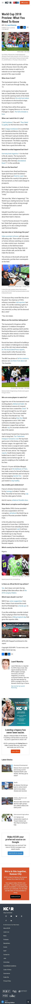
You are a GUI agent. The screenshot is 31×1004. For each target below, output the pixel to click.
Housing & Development (21, 765)
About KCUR (6, 928)
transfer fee (17, 476)
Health (15, 782)
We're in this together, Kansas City (15, 872)
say (8, 427)
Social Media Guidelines (9, 966)
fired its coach (19, 176)
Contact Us (6, 954)
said (18, 529)
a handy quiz (22, 606)
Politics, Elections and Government (20, 798)
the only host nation (22, 98)
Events (5, 947)
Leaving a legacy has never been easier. (15, 731)
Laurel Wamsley (11, 25)
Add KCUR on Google (15, 853)
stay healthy (15, 481)
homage (9, 491)
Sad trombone (7, 122)
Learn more (15, 751)
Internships (6, 962)
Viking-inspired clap (19, 617)
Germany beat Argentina (10, 154)
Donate (25, 2)
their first (19, 418)
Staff (4, 951)
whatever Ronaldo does (20, 500)
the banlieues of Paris (19, 469)
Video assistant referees (10, 236)
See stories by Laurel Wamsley (18, 687)
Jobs (4, 958)
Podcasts (6, 939)
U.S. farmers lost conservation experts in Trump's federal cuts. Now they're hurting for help (21, 821)
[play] (3, 1002)
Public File (6, 977)
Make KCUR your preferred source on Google (15, 839)
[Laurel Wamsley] (5, 664)
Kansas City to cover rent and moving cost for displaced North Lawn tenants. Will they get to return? (21, 771)
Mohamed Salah (18, 404)
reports (4, 453)
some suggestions (15, 601)
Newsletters (6, 943)
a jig (26, 494)
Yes (3, 588)
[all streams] (28, 1002)
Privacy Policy (7, 981)
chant (24, 409)
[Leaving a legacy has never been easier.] (15, 712)
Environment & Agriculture (21, 814)
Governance (6, 973)
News (4, 935)
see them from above (17, 361)
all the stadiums (23, 358)
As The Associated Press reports (13, 349)
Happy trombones (12, 129)
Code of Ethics (7, 969)
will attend (12, 513)
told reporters (20, 302)
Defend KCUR (15, 897)
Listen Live (6, 932)
